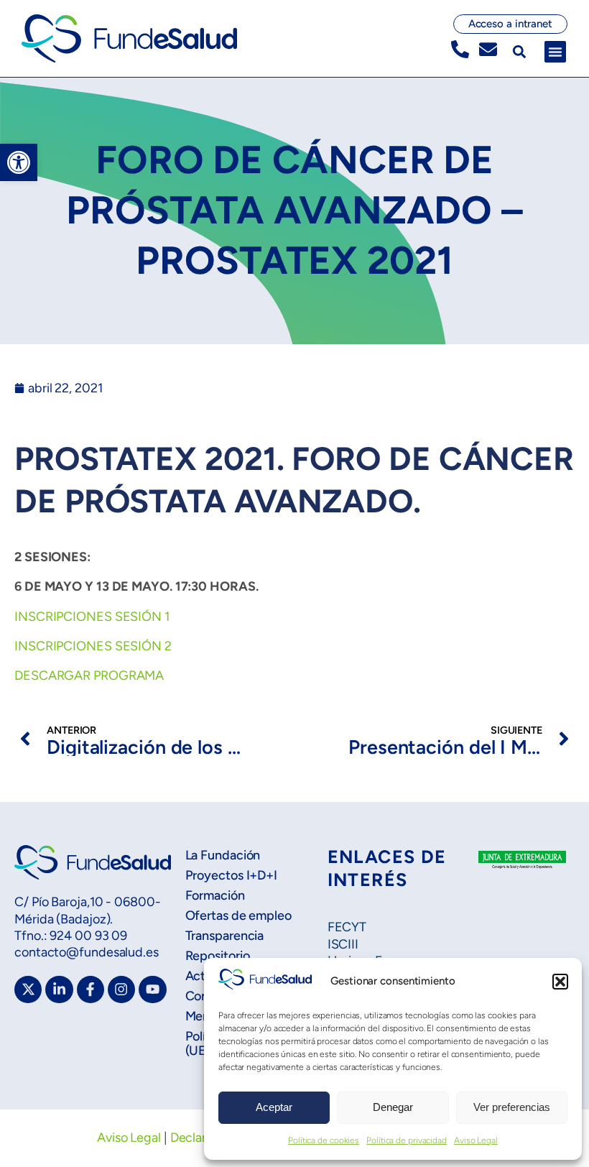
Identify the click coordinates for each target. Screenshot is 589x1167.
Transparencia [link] (224, 936)
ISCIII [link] (343, 944)
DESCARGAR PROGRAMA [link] (89, 675)
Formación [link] (215, 895)
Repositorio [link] (217, 956)
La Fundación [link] (223, 855)
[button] (560, 981)
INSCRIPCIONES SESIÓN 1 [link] (92, 616)
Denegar (393, 1107)
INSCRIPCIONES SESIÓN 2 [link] (93, 646)
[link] (18, 162)
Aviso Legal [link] (476, 1140)
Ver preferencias (511, 1107)
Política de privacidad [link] (406, 1140)
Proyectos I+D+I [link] (231, 875)
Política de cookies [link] (323, 1140)
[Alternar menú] (555, 52)
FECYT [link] (347, 927)
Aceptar (274, 1107)
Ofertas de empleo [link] (238, 915)
